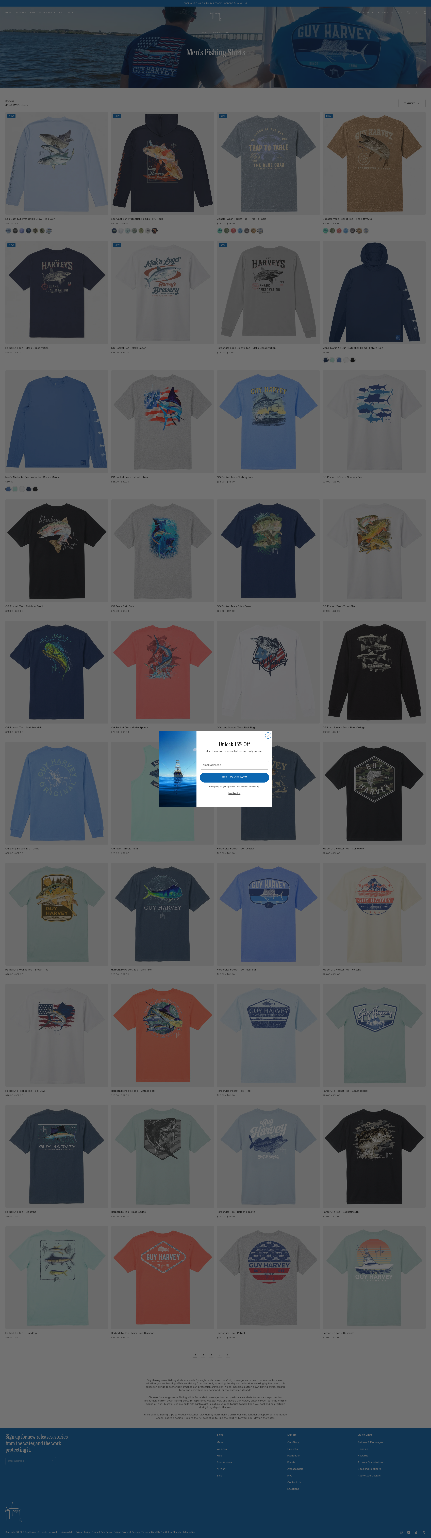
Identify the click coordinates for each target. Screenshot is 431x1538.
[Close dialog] (268, 735)
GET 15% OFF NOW (234, 777)
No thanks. (234, 793)
